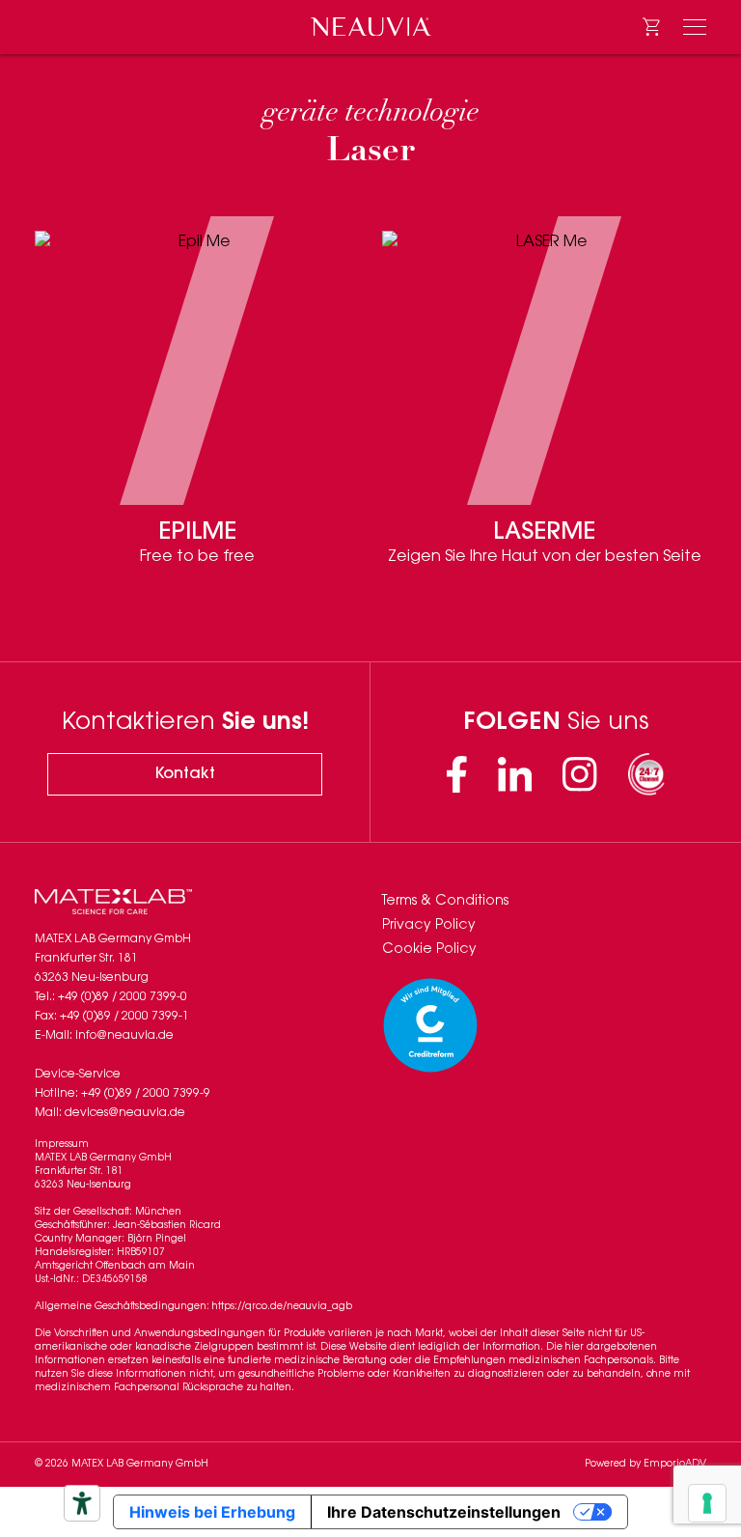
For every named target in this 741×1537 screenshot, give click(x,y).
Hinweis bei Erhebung (212, 1512)
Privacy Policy (429, 926)
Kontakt (185, 774)
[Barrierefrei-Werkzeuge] (82, 1503)
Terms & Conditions (445, 901)
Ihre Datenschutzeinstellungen (444, 1512)
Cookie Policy (429, 950)
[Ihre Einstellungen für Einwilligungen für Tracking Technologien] (707, 1503)
